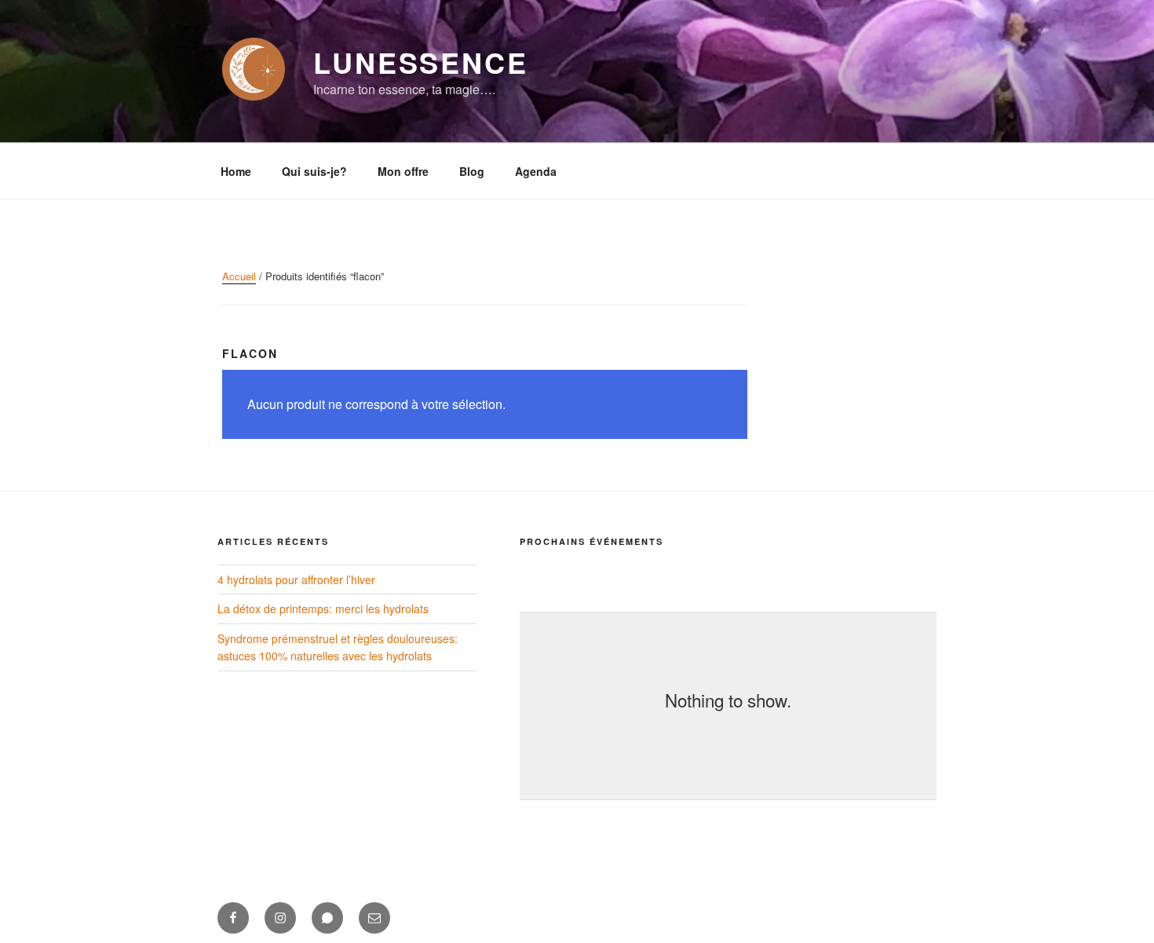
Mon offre (403, 171)
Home (236, 171)
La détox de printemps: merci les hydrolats (323, 608)
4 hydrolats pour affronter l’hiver (296, 579)
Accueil (239, 276)
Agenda (536, 171)
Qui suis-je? (314, 171)
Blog (471, 171)
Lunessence (420, 62)
